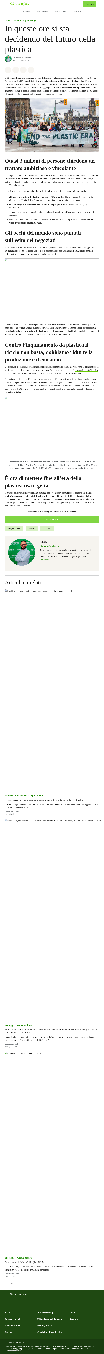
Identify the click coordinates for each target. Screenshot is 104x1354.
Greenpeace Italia (18, 1294)
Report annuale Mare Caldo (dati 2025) (24, 1262)
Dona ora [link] (89, 4)
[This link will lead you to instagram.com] (12, 1305)
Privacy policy (44, 1325)
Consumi (22, 795)
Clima (29, 1025)
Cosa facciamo (42, 11)
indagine (59, 382)
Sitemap (73, 1319)
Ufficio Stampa (12, 1325)
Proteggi (31, 20)
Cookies (73, 1312)
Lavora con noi (12, 1319)
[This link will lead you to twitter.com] (17, 1305)
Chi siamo (26, 11)
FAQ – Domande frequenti (50, 1319)
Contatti (9, 1332)
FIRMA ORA (52, 519)
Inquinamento (36, 795)
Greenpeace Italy (12, 811)
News (7, 20)
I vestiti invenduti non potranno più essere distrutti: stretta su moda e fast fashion (45, 800)
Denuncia (19, 20)
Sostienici (78, 11)
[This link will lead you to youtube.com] (33, 1305)
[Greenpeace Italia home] (20, 4)
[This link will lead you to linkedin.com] (22, 1305)
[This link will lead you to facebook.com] (6, 1305)
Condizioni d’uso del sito (49, 1332)
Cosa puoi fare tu (61, 11)
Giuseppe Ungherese (22, 57)
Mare (20, 1025)
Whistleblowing (45, 1312)
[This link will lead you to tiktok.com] (28, 1305)
